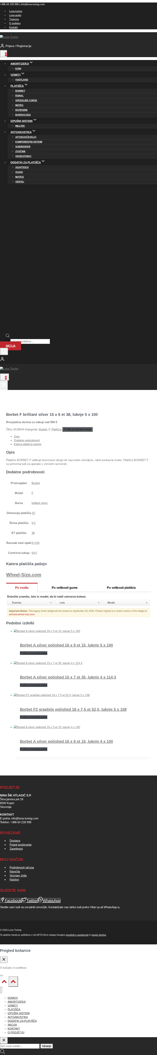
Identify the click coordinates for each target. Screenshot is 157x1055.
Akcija (10, 345)
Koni (18, 68)
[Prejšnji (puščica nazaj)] (6, 527)
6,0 (33, 523)
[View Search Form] (4, 351)
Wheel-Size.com (23, 574)
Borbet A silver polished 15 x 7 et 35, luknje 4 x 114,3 (68, 677)
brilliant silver (40, 503)
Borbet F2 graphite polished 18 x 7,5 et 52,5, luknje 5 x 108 (73, 709)
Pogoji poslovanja (20, 844)
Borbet (20, 91)
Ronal (19, 95)
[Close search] (4, 1040)
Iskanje (46, 1046)
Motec (19, 105)
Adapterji (22, 167)
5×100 (35, 542)
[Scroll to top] (4, 982)
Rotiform (21, 110)
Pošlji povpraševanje (77, 429)
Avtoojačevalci (25, 137)
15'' (34, 513)
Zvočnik (20, 151)
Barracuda (23, 114)
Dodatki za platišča (22, 1020)
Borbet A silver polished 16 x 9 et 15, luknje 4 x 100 (66, 741)
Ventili (19, 181)
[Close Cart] (4, 959)
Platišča (56, 429)
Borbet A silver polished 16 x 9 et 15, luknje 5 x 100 (66, 645)
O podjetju (14, 23)
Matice (19, 177)
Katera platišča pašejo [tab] (27, 444)
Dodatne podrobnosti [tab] (27, 440)
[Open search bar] (8, 336)
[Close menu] (1, 990)
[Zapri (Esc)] (144, 4)
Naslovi (14, 879)
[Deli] (136, 4)
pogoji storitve (99, 935)
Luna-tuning (15, 11)
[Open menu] (4, 385)
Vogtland (21, 79)
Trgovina (14, 19)
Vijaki (19, 172)
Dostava (15, 840)
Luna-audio (15, 15)
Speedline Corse (26, 100)
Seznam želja (18, 875)
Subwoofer (22, 146)
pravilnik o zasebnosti (77, 935)
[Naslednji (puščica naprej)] (150, 527)
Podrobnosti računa (22, 867)
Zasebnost (16, 848)
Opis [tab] (17, 436)
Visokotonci (23, 156)
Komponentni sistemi (28, 142)
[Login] (78, 359)
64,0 (34, 552)
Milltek (20, 126)
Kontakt (13, 27)
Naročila (15, 871)
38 (33, 532)
